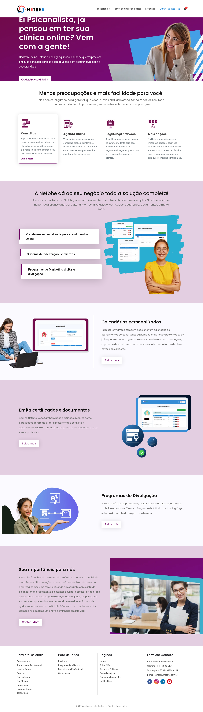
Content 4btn (30, 622)
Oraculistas (22, 685)
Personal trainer (24, 689)
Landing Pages (24, 669)
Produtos (150, 8)
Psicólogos (22, 681)
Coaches (21, 673)
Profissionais (103, 8)
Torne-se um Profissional (29, 665)
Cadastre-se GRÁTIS (35, 79)
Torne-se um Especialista (127, 8)
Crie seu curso (24, 661)
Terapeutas (22, 693)
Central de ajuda (107, 673)
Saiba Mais (111, 524)
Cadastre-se (173, 8)
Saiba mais (27, 158)
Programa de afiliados (69, 665)
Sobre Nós (105, 665)
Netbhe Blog (106, 681)
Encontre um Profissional (70, 669)
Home (103, 661)
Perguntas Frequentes (110, 677)
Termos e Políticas (109, 669)
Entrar (163, 8)
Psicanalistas (23, 677)
